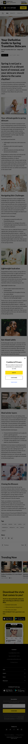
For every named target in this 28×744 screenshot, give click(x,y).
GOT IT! (14, 372)
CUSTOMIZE (14, 377)
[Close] (25, 358)
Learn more (14, 382)
